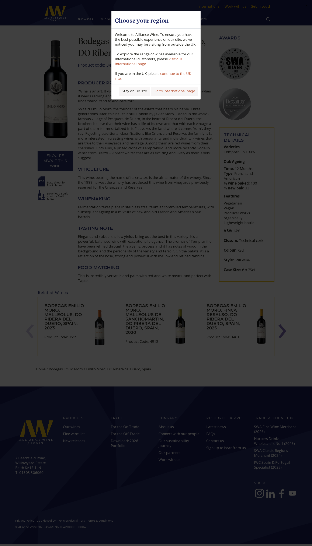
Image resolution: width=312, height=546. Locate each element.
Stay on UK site (134, 91)
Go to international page (174, 91)
